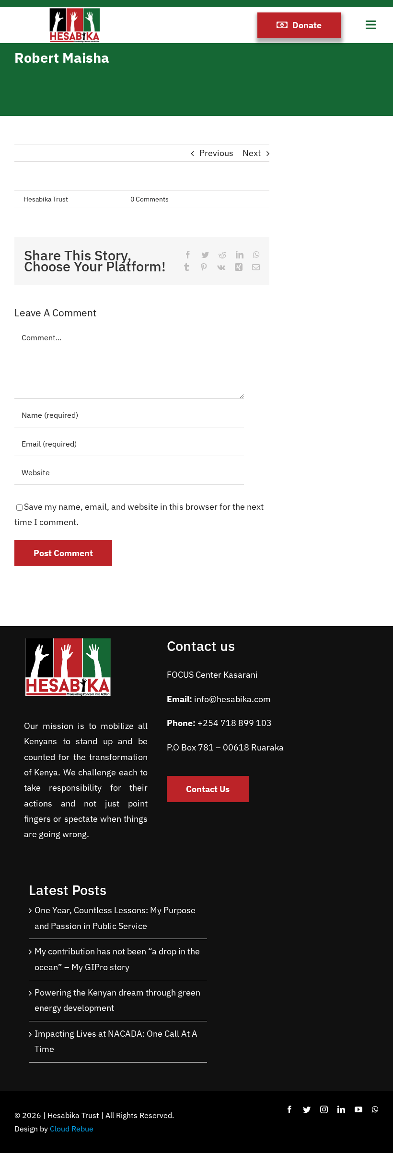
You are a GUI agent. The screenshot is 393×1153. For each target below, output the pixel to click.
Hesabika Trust (45, 199)
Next (252, 152)
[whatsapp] (375, 1109)
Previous (216, 152)
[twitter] (307, 1109)
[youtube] (358, 1109)
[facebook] (289, 1109)
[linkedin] (341, 1109)
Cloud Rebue (71, 1128)
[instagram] (324, 1109)
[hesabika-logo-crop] (74, 11)
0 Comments (149, 199)
